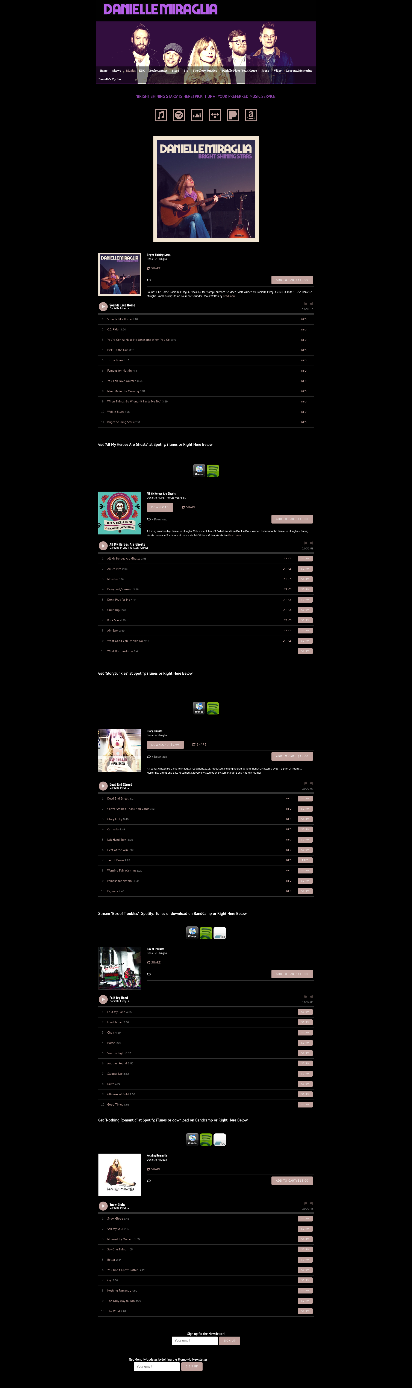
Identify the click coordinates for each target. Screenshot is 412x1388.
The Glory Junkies (205, 70)
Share (156, 268)
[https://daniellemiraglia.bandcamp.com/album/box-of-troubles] (220, 933)
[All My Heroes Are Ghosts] (119, 513)
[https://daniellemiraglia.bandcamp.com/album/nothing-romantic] (220, 1139)
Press (265, 70)
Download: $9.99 (165, 745)
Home (104, 70)
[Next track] (311, 304)
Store (175, 70)
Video (278, 70)
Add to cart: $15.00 (292, 280)
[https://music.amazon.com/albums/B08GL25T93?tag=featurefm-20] (251, 115)
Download (160, 507)
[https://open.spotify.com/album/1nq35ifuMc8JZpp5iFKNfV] (206, 1139)
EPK (142, 70)
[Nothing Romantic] (119, 1175)
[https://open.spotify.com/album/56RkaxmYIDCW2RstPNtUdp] (206, 933)
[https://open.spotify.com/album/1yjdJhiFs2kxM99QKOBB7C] (213, 708)
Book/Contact (158, 70)
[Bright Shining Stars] (119, 274)
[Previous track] (305, 304)
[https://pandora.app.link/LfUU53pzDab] (233, 115)
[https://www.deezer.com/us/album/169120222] (197, 115)
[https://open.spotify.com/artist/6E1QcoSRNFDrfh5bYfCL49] (213, 471)
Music (130, 70)
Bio (186, 70)
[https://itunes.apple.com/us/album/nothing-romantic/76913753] (192, 1139)
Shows (116, 70)
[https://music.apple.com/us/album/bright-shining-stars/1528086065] (161, 115)
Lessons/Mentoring (299, 70)
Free (305, 860)
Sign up (230, 1341)
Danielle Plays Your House (239, 70)
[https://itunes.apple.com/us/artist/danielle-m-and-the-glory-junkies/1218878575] (199, 471)
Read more (229, 296)
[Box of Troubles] (119, 968)
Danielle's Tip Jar (109, 79)
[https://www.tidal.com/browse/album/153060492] (215, 115)
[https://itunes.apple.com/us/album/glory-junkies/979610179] (199, 708)
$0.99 (305, 558)
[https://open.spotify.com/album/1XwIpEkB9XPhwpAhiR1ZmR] (179, 115)
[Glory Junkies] (119, 750)
